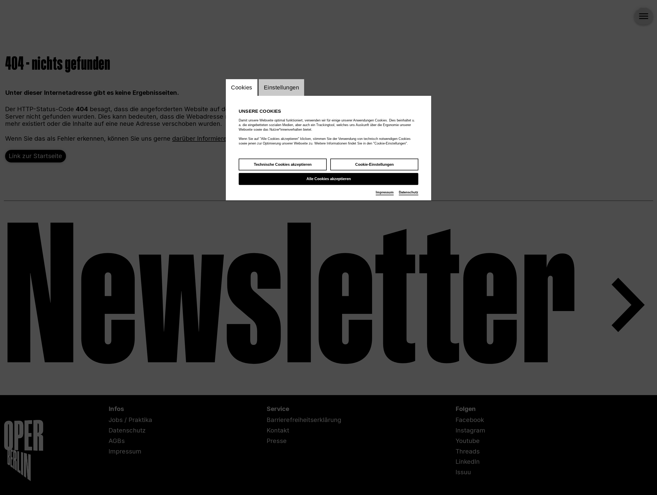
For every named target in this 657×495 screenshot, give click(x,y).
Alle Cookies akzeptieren (328, 179)
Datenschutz (408, 192)
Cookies (241, 87)
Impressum (385, 192)
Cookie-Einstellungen (374, 164)
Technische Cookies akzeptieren (283, 164)
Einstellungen (281, 87)
